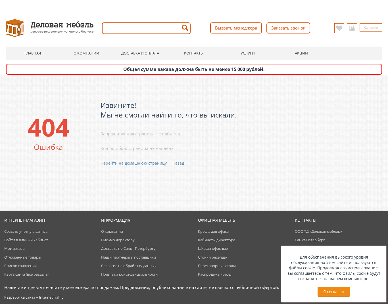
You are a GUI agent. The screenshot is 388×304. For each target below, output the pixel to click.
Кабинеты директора (216, 239)
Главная (32, 53)
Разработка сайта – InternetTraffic (33, 297)
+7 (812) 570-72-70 (125, 6)
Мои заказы (14, 248)
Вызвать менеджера (236, 28)
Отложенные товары (22, 257)
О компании (86, 53)
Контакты (194, 53)
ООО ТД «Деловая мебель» (318, 231)
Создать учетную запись (26, 231)
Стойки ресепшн (213, 257)
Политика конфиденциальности (129, 274)
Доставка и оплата (140, 53)
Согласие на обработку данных (129, 265)
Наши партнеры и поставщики (128, 257)
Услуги (248, 53)
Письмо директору (118, 239)
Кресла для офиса (213, 231)
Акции (301, 53)
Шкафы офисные (213, 248)
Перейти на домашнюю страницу (134, 163)
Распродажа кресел (215, 274)
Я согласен (333, 291)
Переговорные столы (217, 265)
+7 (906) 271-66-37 (169, 6)
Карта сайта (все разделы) (26, 274)
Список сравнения (20, 265)
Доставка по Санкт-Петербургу (128, 248)
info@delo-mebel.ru (225, 6)
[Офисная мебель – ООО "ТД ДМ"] (49, 27)
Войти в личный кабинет (26, 239)
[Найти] (185, 28)
